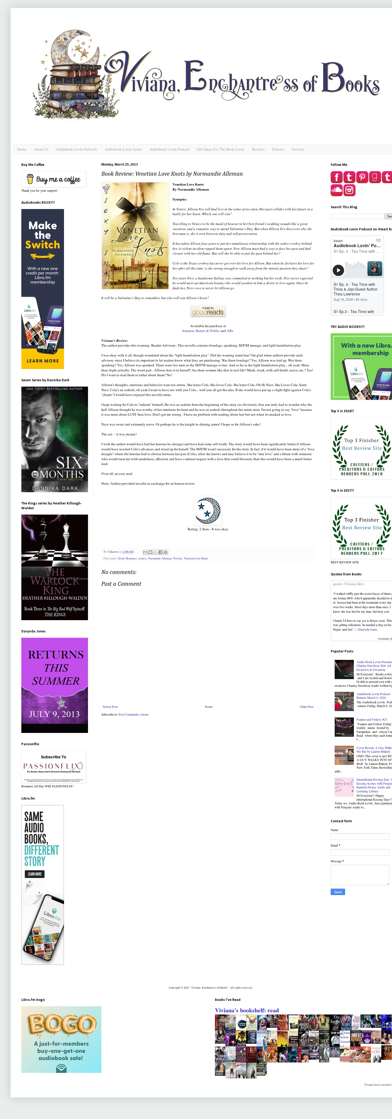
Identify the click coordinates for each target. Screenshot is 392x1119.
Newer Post (110, 706)
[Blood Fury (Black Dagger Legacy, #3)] (377, 1026)
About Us (41, 149)
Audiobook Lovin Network (76, 149)
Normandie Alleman (159, 558)
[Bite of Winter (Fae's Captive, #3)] (221, 1042)
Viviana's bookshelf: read (247, 1010)
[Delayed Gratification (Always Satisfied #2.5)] (221, 1074)
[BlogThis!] (150, 552)
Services (298, 149)
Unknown (113, 552)
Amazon (188, 330)
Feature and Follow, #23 (372, 719)
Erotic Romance (127, 558)
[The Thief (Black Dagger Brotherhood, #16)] (273, 1026)
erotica (142, 558)
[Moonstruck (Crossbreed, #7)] (315, 1058)
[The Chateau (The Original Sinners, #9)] (367, 1042)
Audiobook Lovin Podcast (169, 149)
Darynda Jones (367, 629)
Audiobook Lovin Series (123, 149)
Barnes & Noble (207, 330)
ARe (230, 330)
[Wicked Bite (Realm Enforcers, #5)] (367, 1026)
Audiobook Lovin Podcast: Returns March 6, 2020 (374, 696)
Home (21, 149)
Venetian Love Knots (196, 558)
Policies (278, 149)
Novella (177, 558)
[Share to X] (155, 552)
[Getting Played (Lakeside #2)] (263, 1074)
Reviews (258, 149)
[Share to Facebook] (160, 552)
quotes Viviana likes (348, 584)
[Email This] (145, 552)
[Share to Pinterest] (165, 552)
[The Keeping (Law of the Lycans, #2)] (336, 1030)
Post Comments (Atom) (134, 714)
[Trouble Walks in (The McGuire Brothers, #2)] (336, 1056)
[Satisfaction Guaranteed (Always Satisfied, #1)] (345, 1046)
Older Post (306, 706)
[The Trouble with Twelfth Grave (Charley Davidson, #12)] (377, 1042)
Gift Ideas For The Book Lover (220, 149)
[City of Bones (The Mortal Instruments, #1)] (242, 1045)
